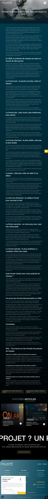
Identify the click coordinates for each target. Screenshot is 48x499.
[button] (45, 3)
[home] (7, 3)
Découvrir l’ (36, 392)
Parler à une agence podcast (24, 18)
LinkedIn (39, 464)
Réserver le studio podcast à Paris (12, 392)
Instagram (44, 464)
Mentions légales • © (24, 497)
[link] (24, 18)
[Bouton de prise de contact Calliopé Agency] (46, 151)
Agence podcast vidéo (31, 492)
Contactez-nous (41, 482)
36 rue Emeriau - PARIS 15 (40, 484)
